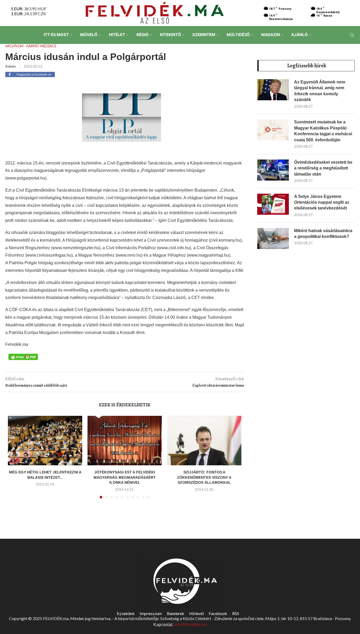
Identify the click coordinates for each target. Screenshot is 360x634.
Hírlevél (196, 613)
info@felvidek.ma (190, 624)
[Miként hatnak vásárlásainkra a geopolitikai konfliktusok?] (273, 238)
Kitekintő (170, 34)
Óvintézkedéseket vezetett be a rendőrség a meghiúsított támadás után (323, 168)
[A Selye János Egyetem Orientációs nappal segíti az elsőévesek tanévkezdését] (273, 204)
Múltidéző (238, 34)
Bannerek (175, 613)
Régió (143, 34)
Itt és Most (56, 34)
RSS (235, 613)
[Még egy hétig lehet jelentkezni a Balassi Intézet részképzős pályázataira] (45, 440)
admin (10, 66)
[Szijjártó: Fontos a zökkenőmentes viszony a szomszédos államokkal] (204, 440)
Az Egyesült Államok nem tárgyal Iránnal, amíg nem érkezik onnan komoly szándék (319, 91)
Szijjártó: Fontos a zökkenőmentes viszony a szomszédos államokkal (204, 477)
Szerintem (203, 34)
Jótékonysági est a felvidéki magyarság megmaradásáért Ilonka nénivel (125, 477)
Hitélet (117, 34)
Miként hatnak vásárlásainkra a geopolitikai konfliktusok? (323, 233)
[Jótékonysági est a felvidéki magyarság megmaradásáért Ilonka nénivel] (124, 440)
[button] (15, 460)
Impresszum (151, 613)
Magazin (270, 34)
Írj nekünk (126, 613)
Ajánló (299, 34)
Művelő (89, 34)
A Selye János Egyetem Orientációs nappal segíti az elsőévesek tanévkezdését (321, 202)
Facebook (218, 613)
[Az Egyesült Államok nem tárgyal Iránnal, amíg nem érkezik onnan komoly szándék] (273, 89)
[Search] (352, 35)
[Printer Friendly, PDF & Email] (23, 356)
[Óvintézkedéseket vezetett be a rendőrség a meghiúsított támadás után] (273, 170)
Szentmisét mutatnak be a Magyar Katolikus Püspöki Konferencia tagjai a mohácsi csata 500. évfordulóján (323, 131)
